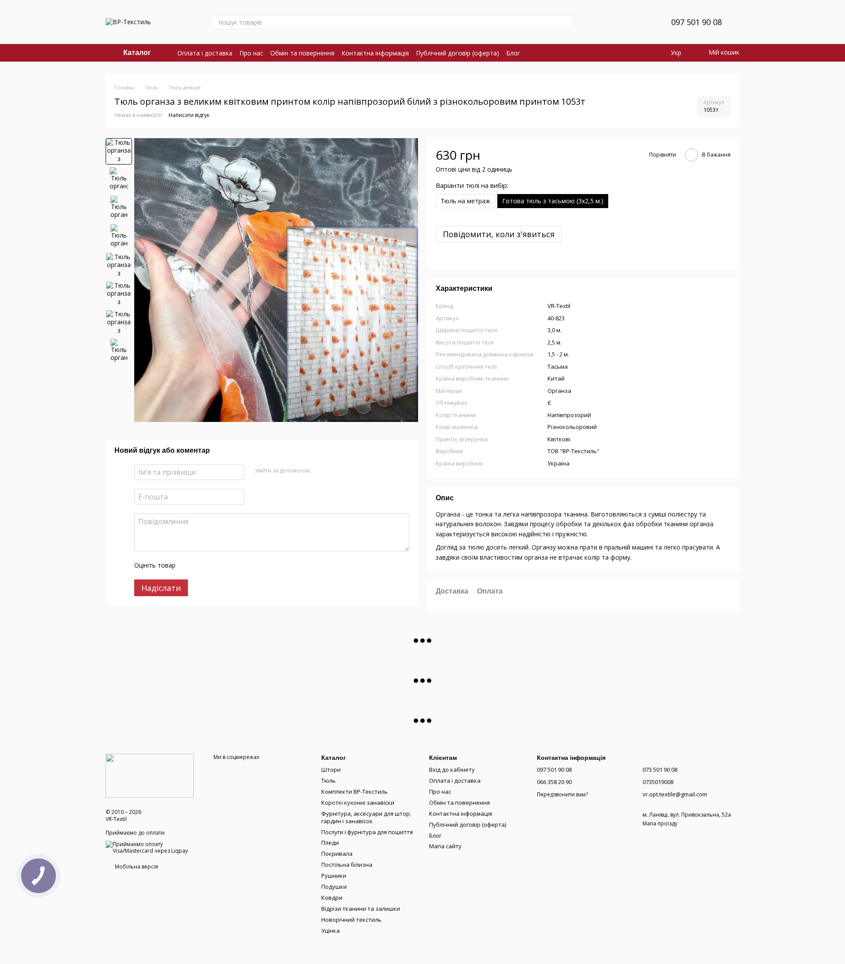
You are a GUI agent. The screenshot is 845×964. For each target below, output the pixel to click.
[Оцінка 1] (190, 565)
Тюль (328, 780)
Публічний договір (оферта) (457, 53)
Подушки (334, 887)
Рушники (333, 876)
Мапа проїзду (660, 823)
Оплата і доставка (204, 53)
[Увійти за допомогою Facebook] (320, 471)
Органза (559, 391)
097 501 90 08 (696, 22)
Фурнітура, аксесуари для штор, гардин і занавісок (366, 817)
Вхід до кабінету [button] (452, 769)
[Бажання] (643, 22)
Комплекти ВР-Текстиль (354, 791)
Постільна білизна (346, 865)
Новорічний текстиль (351, 920)
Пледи (330, 843)
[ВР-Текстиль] (150, 775)
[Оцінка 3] (218, 565)
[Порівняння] (620, 22)
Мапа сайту (445, 846)
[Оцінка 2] (204, 565)
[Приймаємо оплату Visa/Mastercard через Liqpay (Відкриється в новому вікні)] (153, 846)
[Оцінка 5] (246, 565)
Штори (331, 769)
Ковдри (331, 898)
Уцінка (330, 931)
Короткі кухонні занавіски (357, 802)
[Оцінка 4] (232, 565)
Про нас (251, 53)
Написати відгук (189, 115)
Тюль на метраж (465, 201)
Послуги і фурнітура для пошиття (367, 832)
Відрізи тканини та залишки (360, 909)
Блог (513, 53)
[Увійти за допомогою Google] (334, 471)
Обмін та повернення (302, 53)
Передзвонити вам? (562, 794)
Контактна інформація (375, 53)
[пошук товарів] (565, 22)
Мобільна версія (136, 866)
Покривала (337, 854)
